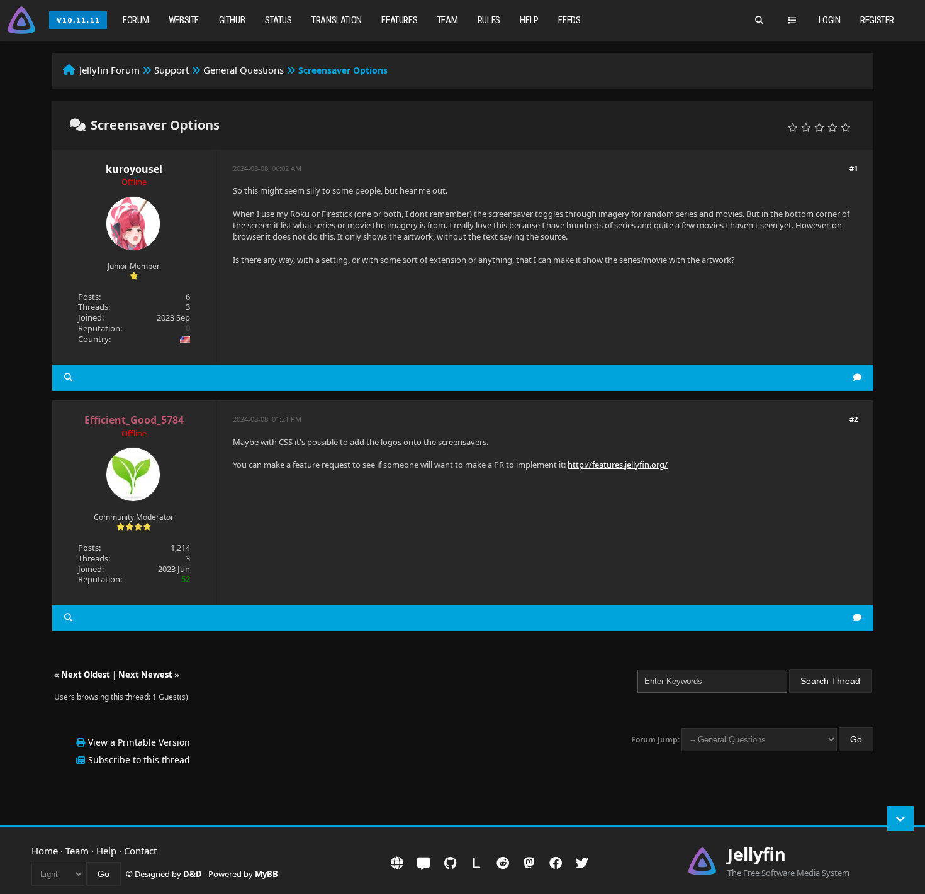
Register (877, 20)
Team (447, 20)
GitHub (232, 20)
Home (44, 850)
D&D (192, 874)
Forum (136, 20)
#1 (853, 168)
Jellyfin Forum (109, 69)
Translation (336, 20)
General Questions (243, 69)
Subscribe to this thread (139, 760)
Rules (489, 20)
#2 (853, 419)
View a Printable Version (139, 742)
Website (184, 20)
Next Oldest (85, 674)
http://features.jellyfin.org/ (618, 464)
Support (171, 69)
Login (830, 20)
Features (399, 20)
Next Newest (145, 674)
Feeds (569, 20)
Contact (140, 850)
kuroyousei (134, 169)
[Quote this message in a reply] (857, 377)
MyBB (266, 874)
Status (278, 20)
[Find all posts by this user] (68, 377)
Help (529, 20)
